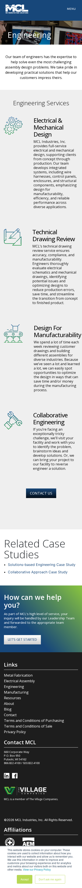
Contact (10, 714)
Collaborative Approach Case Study (38, 572)
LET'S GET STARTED (22, 640)
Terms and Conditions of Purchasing (34, 720)
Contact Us (41, 493)
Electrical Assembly (19, 681)
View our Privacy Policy (37, 869)
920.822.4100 (31, 763)
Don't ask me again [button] (50, 879)
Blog (8, 709)
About (9, 703)
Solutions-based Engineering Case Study (41, 564)
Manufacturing (16, 692)
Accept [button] (25, 879)
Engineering (14, 686)
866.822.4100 (12, 763)
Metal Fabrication (18, 675)
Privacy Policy (15, 731)
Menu (71, 9)
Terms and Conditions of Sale (28, 726)
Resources (12, 698)
